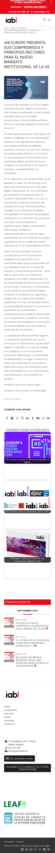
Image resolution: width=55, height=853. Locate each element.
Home (7, 706)
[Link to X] (22, 849)
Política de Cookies (12, 846)
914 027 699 (14, 748)
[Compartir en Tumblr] (32, 418)
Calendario (10, 710)
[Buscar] (43, 20)
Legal (7, 717)
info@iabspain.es (18, 751)
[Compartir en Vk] (37, 418)
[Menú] (49, 20)
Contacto (9, 724)
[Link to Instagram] (35, 849)
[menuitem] (28, 2)
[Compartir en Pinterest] (22, 418)
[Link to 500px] (26, 849)
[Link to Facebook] (40, 849)
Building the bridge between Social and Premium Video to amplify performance (32, 661)
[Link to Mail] (48, 849)
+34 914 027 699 (17, 12)
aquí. (38, 384)
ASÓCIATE (16, 7)
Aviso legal (45, 846)
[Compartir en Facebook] (6, 418)
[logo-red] (12, 20)
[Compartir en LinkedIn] (27, 418)
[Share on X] (12, 418)
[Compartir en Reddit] (42, 418)
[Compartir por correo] (48, 418)
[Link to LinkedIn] (31, 849)
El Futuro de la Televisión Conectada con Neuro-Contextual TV (32, 643)
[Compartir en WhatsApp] (17, 418)
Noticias (9, 713)
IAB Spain (9, 720)
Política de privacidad (30, 846)
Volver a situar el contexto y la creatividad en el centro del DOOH (32, 626)
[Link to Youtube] (44, 849)
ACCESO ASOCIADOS (35, 7)
